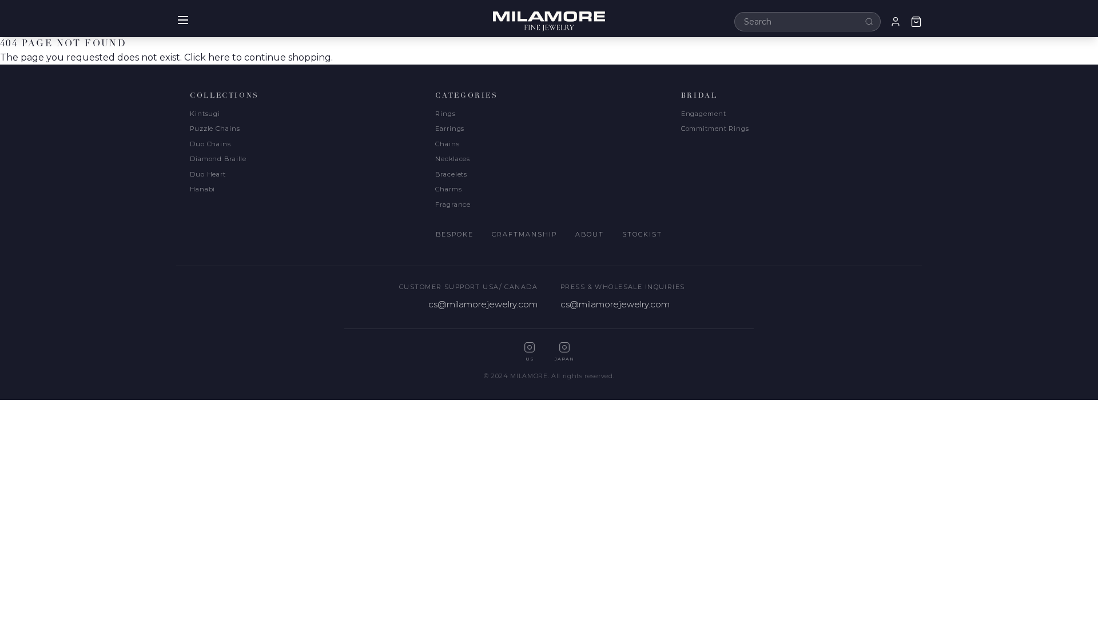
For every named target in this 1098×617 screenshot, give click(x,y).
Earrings (449, 129)
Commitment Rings (715, 129)
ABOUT (589, 234)
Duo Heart (208, 174)
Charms (448, 189)
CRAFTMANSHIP (524, 234)
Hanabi (202, 189)
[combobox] (807, 21)
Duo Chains (210, 144)
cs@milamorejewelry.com (483, 304)
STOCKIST (642, 234)
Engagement (703, 114)
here (219, 57)
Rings (445, 114)
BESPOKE (455, 234)
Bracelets (451, 174)
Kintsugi (205, 114)
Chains (447, 144)
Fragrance (453, 205)
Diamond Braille (218, 159)
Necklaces (452, 159)
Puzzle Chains (215, 129)
